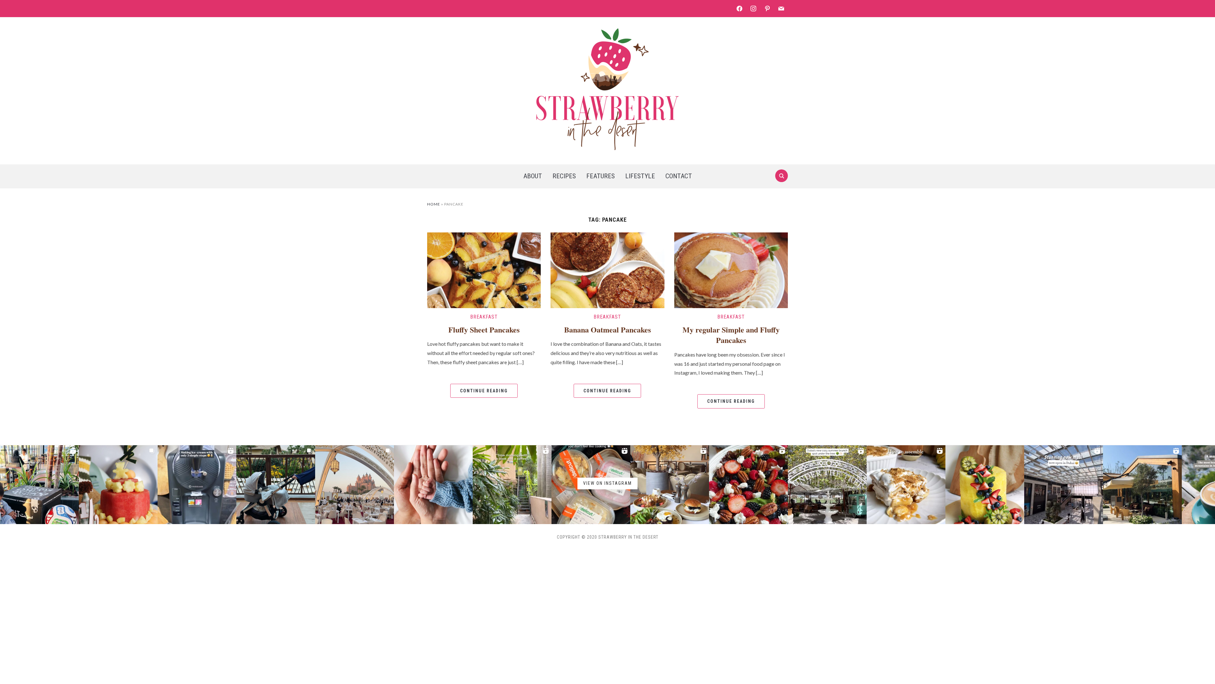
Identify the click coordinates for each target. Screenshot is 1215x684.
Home (433, 204)
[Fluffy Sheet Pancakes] (484, 269)
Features (600, 176)
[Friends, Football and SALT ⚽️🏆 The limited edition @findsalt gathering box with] (39, 484)
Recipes (564, 176)
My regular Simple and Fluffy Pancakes (731, 335)
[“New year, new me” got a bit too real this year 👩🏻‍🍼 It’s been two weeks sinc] (433, 484)
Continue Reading (484, 390)
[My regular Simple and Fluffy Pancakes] (731, 269)
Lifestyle (640, 176)
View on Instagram (607, 483)
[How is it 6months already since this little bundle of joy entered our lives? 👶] (118, 484)
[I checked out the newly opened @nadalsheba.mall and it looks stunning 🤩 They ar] (1063, 484)
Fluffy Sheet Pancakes (484, 329)
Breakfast (484, 317)
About (532, 176)
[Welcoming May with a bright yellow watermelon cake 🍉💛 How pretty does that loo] (984, 484)
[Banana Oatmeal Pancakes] (607, 269)
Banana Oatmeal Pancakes (607, 329)
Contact (678, 176)
